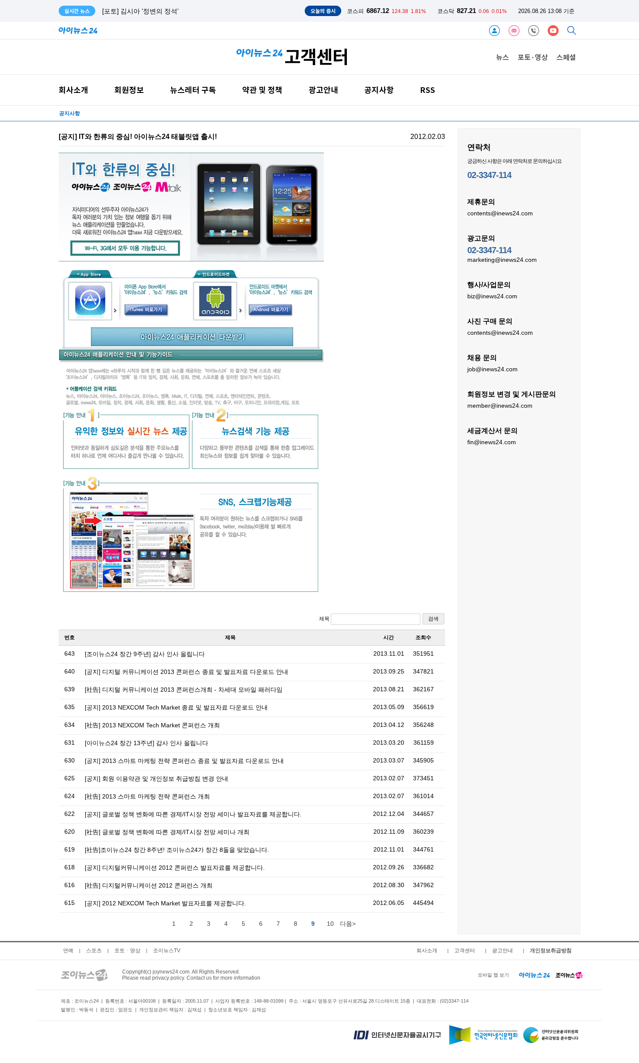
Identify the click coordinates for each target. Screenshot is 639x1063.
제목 (325, 619)
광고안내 (323, 90)
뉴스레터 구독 (193, 90)
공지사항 (379, 90)
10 (330, 923)
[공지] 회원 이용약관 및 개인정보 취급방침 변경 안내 (156, 778)
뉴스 (502, 57)
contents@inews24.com (500, 213)
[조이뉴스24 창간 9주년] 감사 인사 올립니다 (145, 653)
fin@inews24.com (491, 442)
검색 (433, 619)
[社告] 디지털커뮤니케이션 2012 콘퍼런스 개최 (149, 885)
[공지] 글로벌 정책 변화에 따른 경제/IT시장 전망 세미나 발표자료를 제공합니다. (193, 814)
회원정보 (129, 90)
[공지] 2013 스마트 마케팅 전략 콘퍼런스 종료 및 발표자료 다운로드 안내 (184, 760)
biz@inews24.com (492, 296)
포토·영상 (533, 57)
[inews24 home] (534, 974)
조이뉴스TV (166, 950)
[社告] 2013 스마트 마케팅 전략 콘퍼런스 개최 (147, 796)
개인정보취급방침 (551, 950)
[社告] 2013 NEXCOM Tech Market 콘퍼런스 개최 (152, 725)
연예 (68, 950)
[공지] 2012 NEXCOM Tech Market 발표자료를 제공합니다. (165, 903)
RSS (427, 90)
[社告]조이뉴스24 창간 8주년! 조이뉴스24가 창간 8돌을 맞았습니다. (177, 849)
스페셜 (566, 57)
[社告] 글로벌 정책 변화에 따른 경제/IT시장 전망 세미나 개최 (167, 832)
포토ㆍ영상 (127, 950)
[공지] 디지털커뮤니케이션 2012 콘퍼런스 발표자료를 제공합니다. (175, 867)
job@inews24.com (492, 369)
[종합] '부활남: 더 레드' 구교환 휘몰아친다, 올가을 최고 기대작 (192, 11)
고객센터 (464, 950)
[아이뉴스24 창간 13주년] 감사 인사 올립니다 (146, 742)
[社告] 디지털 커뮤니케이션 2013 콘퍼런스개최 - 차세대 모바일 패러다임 (184, 689)
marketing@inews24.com (502, 259)
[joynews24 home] (569, 974)
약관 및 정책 (262, 90)
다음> (348, 923)
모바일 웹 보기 (493, 974)
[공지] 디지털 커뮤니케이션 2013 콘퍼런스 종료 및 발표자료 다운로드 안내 (186, 671)
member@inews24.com (499, 405)
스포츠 (94, 950)
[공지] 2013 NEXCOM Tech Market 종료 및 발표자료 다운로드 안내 (176, 707)
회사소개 (73, 90)
